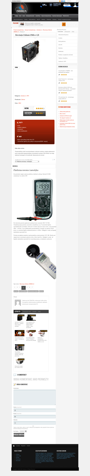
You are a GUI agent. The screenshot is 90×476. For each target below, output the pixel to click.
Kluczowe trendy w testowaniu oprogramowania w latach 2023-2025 (34, 24)
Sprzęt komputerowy (46, 15)
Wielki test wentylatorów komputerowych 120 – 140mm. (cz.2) (42, 339)
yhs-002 (49, 459)
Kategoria (60, 31)
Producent (67, 31)
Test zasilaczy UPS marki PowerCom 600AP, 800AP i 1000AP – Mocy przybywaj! (30, 325)
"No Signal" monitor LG (65, 118)
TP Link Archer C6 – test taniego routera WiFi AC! (66, 98)
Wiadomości (66, 15)
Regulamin (23, 445)
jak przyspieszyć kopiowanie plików (66, 457)
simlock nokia (63, 456)
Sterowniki (18, 460)
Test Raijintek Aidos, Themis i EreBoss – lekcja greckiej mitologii (31, 339)
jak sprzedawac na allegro (44, 460)
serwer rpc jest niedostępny (46, 455)
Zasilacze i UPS (25, 95)
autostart (41, 457)
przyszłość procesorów (62, 453)
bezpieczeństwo (60, 454)
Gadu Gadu (18, 455)
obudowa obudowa (71, 453)
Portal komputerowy (19, 30)
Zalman (23, 99)
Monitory (43, 19)
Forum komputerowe (65, 107)
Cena (73, 31)
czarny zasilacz (23, 291)
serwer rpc (43, 461)
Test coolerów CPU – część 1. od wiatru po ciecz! (19, 339)
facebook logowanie (43, 458)
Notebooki (49, 19)
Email (15, 413)
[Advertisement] (34, 82)
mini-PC (38, 19)
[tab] (60, 31)
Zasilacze (39, 30)
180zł (19, 103)
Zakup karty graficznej (65, 111)
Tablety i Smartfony (63, 58)
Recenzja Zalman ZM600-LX (27, 284)
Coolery (26, 19)
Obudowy (54, 19)
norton (71, 456)
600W (16, 291)
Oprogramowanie (30, 15)
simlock (37, 456)
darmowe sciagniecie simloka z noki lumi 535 (65, 455)
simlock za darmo (50, 461)
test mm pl (51, 457)
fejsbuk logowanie (49, 460)
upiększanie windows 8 (62, 458)
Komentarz (16, 388)
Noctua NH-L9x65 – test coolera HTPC (19, 367)
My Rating (16, 431)
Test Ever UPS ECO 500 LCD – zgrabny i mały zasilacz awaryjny (19, 324)
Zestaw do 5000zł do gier (66, 115)
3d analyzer (38, 461)
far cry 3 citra (38, 462)
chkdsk (37, 453)
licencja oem (43, 459)
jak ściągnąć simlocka (44, 456)
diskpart (37, 458)
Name (15, 407)
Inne (20, 15)
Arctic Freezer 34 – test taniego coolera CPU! (65, 79)
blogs (16, 15)
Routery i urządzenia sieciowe (64, 19)
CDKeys (18, 454)
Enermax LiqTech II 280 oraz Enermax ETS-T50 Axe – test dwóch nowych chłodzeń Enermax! (66, 89)
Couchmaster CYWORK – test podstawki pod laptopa (65, 71)
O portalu (18, 445)
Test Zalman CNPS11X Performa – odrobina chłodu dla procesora (19, 353)
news (23, 15)
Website (15, 420)
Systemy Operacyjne (57, 15)
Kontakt (28, 445)
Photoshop (18, 459)
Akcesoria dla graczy (18, 19)
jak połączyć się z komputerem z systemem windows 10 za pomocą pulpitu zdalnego (44, 454)
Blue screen (62, 113)
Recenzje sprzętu (16, 1)
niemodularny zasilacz (33, 291)
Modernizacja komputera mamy (67, 126)
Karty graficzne (32, 19)
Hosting (17, 457)
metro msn (46, 457)
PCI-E (42, 291)
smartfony (38, 15)
